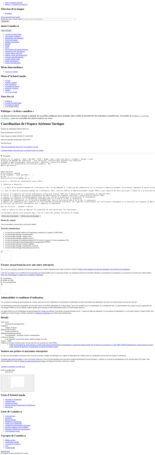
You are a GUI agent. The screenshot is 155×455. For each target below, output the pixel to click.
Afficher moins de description (30, 216)
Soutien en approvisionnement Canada (32, 361)
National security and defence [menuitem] (15, 51)
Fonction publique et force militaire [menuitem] (16, 427)
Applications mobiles (12, 442)
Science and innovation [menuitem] (13, 63)
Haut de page (5, 451)
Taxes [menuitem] (7, 48)
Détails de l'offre (8, 280)
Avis (6, 446)
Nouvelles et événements (13, 399)
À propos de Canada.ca (13, 444)
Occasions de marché (12, 86)
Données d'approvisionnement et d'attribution (20, 405)
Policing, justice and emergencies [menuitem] (16, 55)
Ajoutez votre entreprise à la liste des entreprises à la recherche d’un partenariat (103, 269)
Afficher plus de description (10, 216)
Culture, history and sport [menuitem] (13, 53)
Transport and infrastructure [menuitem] (14, 57)
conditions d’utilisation (42, 313)
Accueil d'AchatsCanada (13, 103)
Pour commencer (10, 84)
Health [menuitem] (7, 46)
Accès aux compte (11, 92)
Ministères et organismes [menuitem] (13, 422)
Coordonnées (7, 278)
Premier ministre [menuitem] (10, 420)
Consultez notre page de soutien (11, 359)
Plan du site (9, 407)
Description (6, 156)
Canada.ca (8, 101)
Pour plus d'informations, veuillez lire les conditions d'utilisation (22, 275)
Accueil (7, 81)
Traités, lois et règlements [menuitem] (13, 423)
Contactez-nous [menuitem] (10, 416)
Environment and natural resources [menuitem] (16, 49)
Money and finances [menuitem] (12, 61)
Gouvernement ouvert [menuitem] (12, 431)
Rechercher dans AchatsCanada (11, 19)
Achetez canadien (11, 82)
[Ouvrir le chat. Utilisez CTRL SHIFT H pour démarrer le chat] (17, 383)
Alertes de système (11, 403)
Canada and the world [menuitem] (12, 59)
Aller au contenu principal (13, 2)
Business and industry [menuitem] (12, 42)
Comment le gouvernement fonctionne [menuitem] (18, 425)
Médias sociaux (10, 440)
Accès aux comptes (11, 72)
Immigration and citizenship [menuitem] (14, 38)
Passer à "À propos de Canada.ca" (16, 4)
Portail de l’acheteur (11, 88)
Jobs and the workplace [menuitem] (13, 36)
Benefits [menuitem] (8, 44)
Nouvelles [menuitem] (8, 418)
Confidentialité (10, 448)
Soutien (7, 90)
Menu (6, 30)
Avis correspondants (9, 282)
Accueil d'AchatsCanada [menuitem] (13, 34)
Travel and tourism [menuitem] (11, 40)
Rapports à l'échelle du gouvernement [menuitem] (17, 429)
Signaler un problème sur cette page (13, 366)
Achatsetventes (10, 401)
